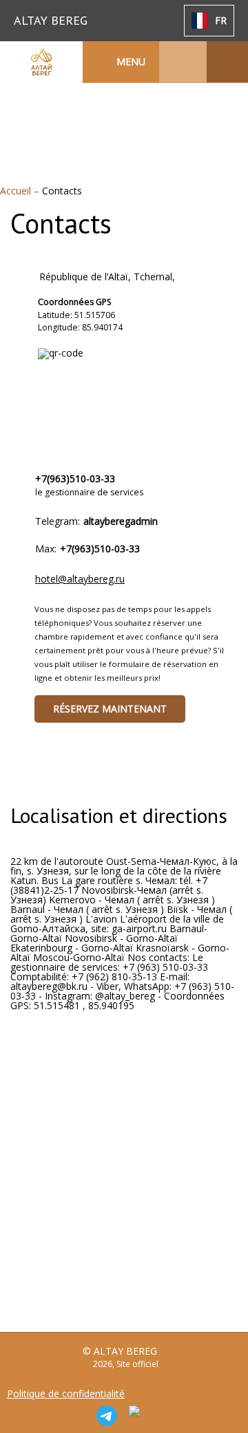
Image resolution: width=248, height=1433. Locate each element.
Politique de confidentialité (66, 1394)
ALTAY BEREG (50, 20)
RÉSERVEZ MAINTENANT (110, 708)
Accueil (17, 190)
